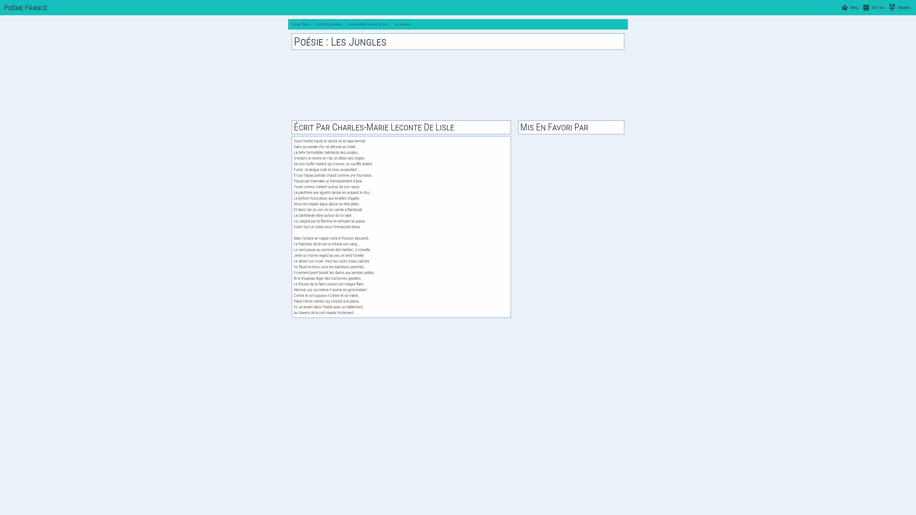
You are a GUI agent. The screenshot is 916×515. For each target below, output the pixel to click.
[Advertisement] (458, 85)
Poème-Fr (25, 7)
